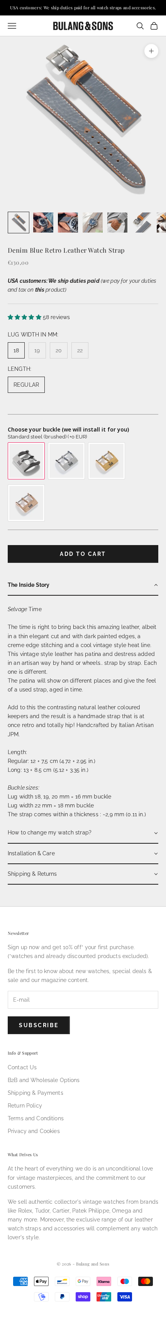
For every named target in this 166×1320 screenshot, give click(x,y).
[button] (83, 585)
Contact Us (22, 1067)
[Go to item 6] (142, 222)
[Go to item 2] (43, 222)
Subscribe (39, 1025)
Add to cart (83, 554)
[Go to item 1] (18, 222)
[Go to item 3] (68, 222)
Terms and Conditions (36, 1118)
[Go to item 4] (92, 222)
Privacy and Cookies (34, 1131)
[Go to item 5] (117, 222)
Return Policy (25, 1106)
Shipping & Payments (35, 1093)
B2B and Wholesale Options (44, 1080)
